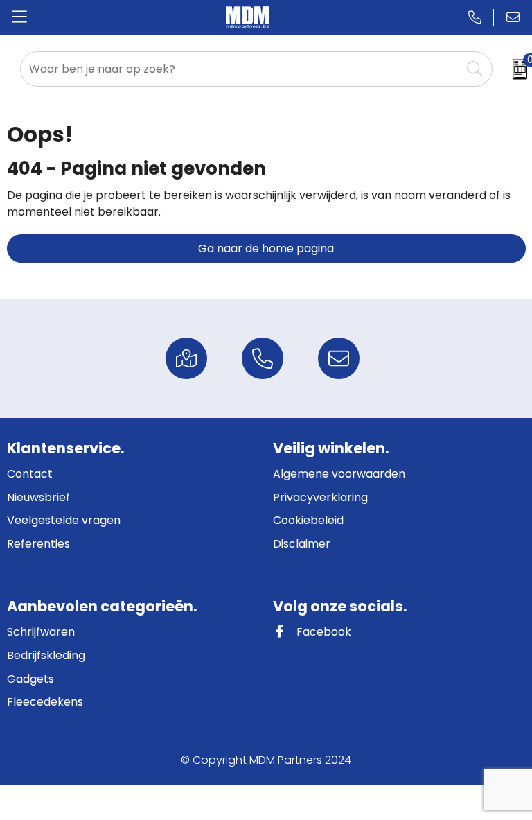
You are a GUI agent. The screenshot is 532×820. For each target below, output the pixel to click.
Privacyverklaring (320, 497)
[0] (515, 69)
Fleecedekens (45, 702)
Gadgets (30, 679)
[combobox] (241, 69)
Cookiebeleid (308, 520)
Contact (30, 474)
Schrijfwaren (41, 632)
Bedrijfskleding (46, 655)
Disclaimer (301, 544)
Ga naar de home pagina (266, 248)
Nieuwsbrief (38, 497)
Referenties (38, 544)
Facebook (322, 632)
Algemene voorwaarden (339, 474)
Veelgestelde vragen (64, 520)
